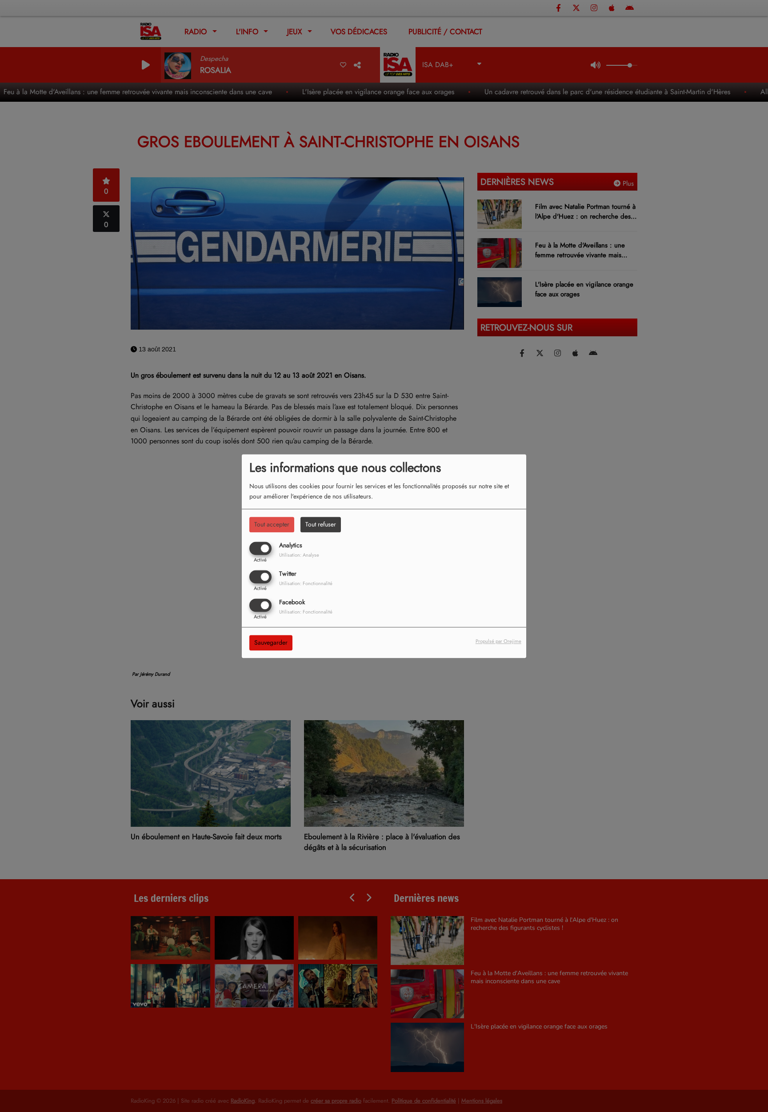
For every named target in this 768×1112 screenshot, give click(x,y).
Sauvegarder (271, 642)
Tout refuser (320, 524)
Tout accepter (271, 524)
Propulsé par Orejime (498, 641)
